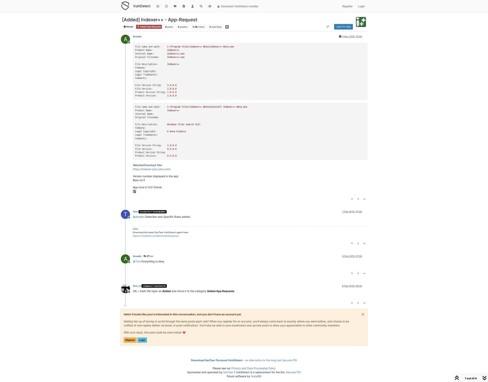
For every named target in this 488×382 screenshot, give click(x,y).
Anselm (137, 36)
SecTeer (228, 372)
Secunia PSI (293, 372)
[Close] (363, 314)
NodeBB (256, 376)
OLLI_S (137, 285)
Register (130, 340)
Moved (129, 27)
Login (142, 340)
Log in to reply (343, 26)
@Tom (149, 256)
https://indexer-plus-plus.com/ (152, 169)
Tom (135, 211)
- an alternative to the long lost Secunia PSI (244, 360)
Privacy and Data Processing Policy (253, 368)
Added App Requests (150, 27)
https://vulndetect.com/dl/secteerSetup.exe (156, 235)
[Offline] (127, 288)
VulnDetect (141, 6)
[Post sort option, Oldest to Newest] (328, 26)
